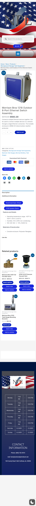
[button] (18, 53)
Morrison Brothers (21, 153)
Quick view (9, 286)
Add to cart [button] (6, 325)
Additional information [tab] (9, 196)
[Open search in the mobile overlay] (18, 38)
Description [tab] (6, 192)
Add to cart (20, 132)
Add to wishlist (8, 169)
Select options (7, 282)
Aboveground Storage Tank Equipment (19, 150)
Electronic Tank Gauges (8, 153)
